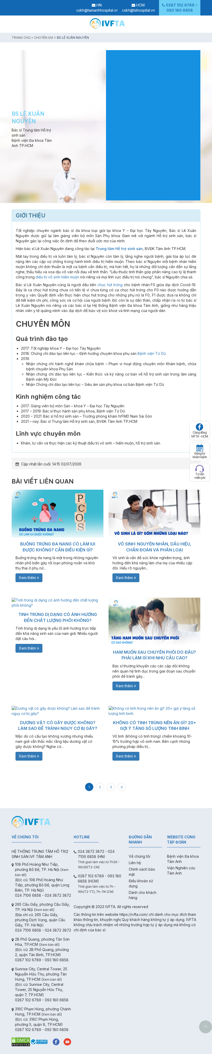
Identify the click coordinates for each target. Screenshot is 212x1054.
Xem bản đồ (44, 910)
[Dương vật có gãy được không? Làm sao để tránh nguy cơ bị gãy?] (57, 711)
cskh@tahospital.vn (138, 10)
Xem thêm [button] (28, 577)
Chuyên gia (43, 38)
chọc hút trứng (110, 285)
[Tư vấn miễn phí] (199, 468)
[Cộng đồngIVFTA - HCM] (199, 427)
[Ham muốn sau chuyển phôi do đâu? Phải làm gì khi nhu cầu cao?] (154, 622)
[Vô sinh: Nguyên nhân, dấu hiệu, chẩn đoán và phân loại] (154, 514)
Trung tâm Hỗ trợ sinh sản (119, 248)
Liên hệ (135, 863)
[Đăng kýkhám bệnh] (199, 448)
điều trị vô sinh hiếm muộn (57, 277)
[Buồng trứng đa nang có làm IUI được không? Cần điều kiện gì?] (57, 514)
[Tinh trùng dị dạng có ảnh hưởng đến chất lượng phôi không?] (57, 603)
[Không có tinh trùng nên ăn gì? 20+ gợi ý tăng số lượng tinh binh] (154, 711)
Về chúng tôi (139, 856)
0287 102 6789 (180, 5)
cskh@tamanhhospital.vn (97, 10)
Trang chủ (21, 38)
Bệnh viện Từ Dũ (152, 353)
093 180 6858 (179, 10)
